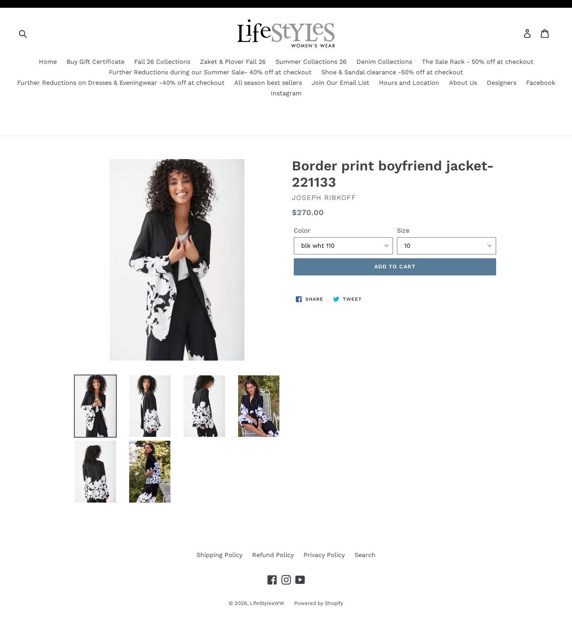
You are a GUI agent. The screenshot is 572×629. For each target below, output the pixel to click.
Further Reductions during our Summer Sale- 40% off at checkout (210, 72)
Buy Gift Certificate (96, 61)
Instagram (286, 93)
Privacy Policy (324, 555)
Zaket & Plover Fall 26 (233, 61)
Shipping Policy (219, 555)
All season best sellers (268, 82)
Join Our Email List (340, 82)
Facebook (540, 82)
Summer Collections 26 (311, 61)
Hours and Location (409, 82)
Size (403, 230)
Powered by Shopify (318, 603)
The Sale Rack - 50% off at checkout (477, 61)
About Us (463, 82)
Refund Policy (273, 555)
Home (48, 61)
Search (364, 555)
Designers (501, 82)
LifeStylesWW (267, 603)
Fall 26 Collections (162, 61)
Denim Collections (384, 61)
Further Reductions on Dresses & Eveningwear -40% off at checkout (121, 82)
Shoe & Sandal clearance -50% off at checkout (392, 72)
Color (302, 230)
